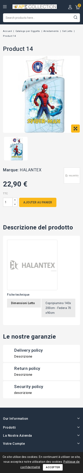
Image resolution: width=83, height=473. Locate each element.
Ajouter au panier (37, 202)
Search (75, 17)
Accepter (53, 467)
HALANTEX (31, 169)
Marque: (11, 169)
